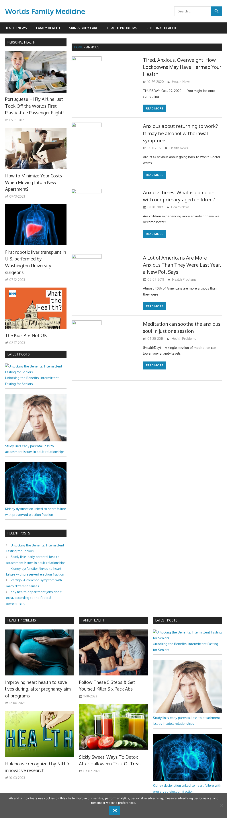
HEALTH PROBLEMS (22, 620)
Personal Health (161, 28)
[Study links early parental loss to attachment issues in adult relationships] (36, 440)
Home (78, 47)
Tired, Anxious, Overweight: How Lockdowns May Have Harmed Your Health (182, 67)
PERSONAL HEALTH (21, 42)
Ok (114, 810)
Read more (154, 108)
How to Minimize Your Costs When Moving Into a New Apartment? (33, 182)
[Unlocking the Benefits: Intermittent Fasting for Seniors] (36, 372)
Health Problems (122, 28)
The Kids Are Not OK (26, 335)
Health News (16, 28)
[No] (221, 805)
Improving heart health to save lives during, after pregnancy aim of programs (38, 689)
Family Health (48, 28)
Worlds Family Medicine (45, 11)
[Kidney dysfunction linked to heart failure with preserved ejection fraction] (36, 503)
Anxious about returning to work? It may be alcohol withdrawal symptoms (180, 133)
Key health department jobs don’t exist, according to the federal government (34, 598)
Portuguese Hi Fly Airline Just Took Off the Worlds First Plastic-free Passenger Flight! (34, 105)
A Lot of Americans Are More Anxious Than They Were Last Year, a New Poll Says (182, 264)
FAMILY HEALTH (93, 620)
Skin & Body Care (83, 28)
